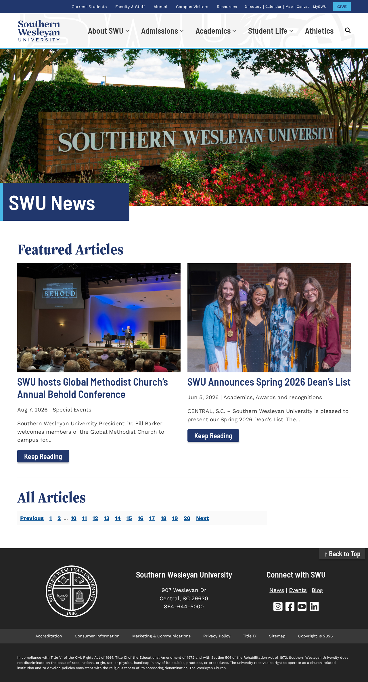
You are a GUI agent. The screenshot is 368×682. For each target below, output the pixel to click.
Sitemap (277, 636)
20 (187, 518)
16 (140, 518)
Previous (32, 518)
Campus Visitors (192, 6)
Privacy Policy (216, 636)
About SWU (106, 30)
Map (289, 7)
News (276, 590)
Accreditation (48, 636)
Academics (213, 30)
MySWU (320, 7)
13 (106, 518)
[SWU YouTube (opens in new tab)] (302, 607)
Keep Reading (43, 456)
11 (84, 518)
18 (163, 518)
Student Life (268, 30)
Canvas (303, 7)
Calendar (273, 7)
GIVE (342, 6)
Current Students (89, 6)
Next (202, 518)
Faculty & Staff (130, 6)
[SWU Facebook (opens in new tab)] (290, 607)
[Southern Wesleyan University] (71, 591)
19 (175, 518)
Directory (253, 7)
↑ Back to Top (342, 553)
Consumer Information (97, 636)
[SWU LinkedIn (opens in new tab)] (314, 607)
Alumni (160, 6)
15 (129, 518)
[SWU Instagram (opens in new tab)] (278, 607)
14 (118, 518)
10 (73, 518)
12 (95, 518)
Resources (227, 6)
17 (152, 518)
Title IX (249, 636)
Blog (317, 590)
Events (298, 590)
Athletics (319, 30)
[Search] (345, 30)
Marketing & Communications (161, 636)
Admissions (159, 30)
